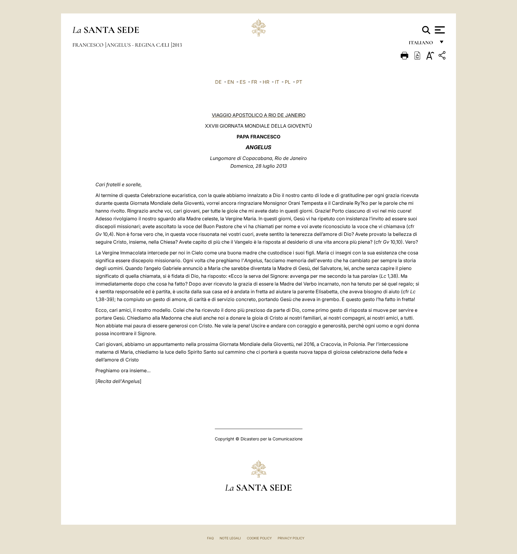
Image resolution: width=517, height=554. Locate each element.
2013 (177, 45)
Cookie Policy (259, 538)
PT (299, 82)
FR (254, 82)
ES (243, 82)
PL (288, 82)
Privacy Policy (291, 538)
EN (230, 82)
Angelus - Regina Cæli (139, 45)
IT (277, 82)
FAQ (210, 538)
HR (266, 82)
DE (218, 82)
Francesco (88, 45)
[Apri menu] (439, 30)
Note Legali (230, 538)
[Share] (443, 56)
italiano (422, 44)
